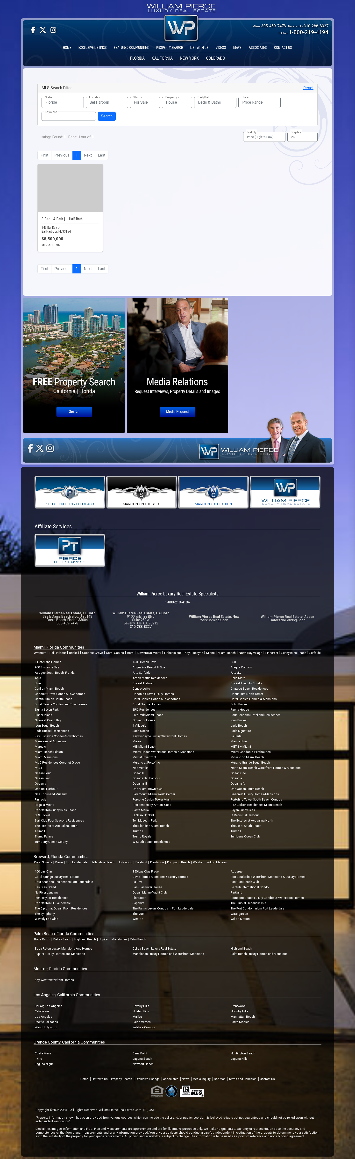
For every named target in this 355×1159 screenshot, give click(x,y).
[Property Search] (74, 365)
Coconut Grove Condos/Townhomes (60, 694)
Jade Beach (239, 725)
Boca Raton (42, 939)
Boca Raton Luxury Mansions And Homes (63, 948)
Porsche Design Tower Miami (152, 799)
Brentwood (238, 1006)
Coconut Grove (92, 653)
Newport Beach (143, 1064)
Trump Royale (142, 836)
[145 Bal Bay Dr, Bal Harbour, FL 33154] (70, 188)
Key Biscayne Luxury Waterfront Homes (160, 736)
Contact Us (267, 1079)
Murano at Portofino (146, 762)
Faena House (240, 709)
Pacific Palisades (46, 1022)
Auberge (236, 871)
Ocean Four (43, 773)
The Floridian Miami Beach (151, 826)
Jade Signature (241, 731)
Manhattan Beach (243, 1016)
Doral (130, 653)
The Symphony (45, 914)
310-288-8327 (316, 26)
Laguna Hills (239, 1058)
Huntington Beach (243, 1053)
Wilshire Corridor (144, 1027)
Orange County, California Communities (69, 1042)
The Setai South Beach (246, 826)
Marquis (40, 746)
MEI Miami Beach (144, 746)
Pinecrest (271, 653)
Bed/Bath (204, 97)
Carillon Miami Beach (49, 688)
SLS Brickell (42, 815)
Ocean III (138, 773)
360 (233, 662)
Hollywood (125, 862)
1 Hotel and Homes (48, 662)
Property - (172, 97)
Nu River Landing (46, 892)
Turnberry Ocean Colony (51, 842)
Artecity (236, 672)
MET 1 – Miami (241, 746)
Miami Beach (227, 653)
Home (84, 1079)
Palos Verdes (142, 1022)
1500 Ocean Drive (144, 662)
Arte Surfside (141, 672)
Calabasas (42, 1011)
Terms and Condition (242, 1079)
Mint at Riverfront (144, 757)
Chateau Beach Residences (249, 688)
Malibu (137, 1016)
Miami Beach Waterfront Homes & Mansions (163, 752)
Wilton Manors (217, 862)
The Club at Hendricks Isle (248, 903)
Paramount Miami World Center (154, 794)
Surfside (315, 653)
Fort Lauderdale (76, 862)
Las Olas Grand (45, 887)
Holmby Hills (239, 1011)
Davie (59, 862)
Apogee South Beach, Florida (55, 672)
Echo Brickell (239, 704)
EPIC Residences (144, 709)
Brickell (74, 653)
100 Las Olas (44, 871)
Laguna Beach (142, 1058)
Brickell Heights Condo (246, 683)
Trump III (236, 831)
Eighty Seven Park (46, 709)
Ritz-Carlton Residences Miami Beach (256, 805)
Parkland (141, 862)
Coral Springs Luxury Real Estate (57, 877)
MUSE (39, 768)
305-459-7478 (273, 26)
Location (95, 97)
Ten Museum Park (145, 820)
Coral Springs (43, 862)
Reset (308, 88)
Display (296, 132)
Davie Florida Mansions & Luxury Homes (160, 877)
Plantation (157, 862)
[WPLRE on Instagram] (53, 30)
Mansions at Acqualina (50, 741)
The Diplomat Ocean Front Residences (61, 908)
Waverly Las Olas (46, 919)
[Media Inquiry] (177, 365)
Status (137, 97)
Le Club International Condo (250, 887)
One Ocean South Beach (247, 789)
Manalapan (119, 939)
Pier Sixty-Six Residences (51, 898)
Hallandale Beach (102, 862)
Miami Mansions (46, 757)
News (185, 1079)
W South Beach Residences (151, 842)
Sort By (251, 132)
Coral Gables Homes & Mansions (254, 699)
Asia (38, 678)
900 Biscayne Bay (47, 667)
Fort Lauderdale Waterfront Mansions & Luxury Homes (268, 877)
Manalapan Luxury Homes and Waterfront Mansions (168, 954)
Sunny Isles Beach (293, 653)
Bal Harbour (58, 653)
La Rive (137, 882)
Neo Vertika (141, 768)
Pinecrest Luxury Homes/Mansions (255, 794)
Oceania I (237, 778)
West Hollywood (46, 1027)
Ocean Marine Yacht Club (150, 892)
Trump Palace (44, 836)
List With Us (100, 1079)
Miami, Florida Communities (59, 647)
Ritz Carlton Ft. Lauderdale (53, 903)
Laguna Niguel (44, 1064)
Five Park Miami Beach (148, 715)
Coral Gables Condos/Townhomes (156, 699)
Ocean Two (42, 778)
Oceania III (140, 783)
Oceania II (41, 783)
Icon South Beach (47, 725)
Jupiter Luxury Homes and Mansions (60, 954)
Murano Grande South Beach (250, 762)
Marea (137, 741)
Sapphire (138, 903)
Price (245, 97)
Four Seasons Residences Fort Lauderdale (64, 882)
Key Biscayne (194, 653)
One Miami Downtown (148, 789)
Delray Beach (62, 939)
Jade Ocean (141, 731)
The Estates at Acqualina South (56, 826)
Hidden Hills (141, 1011)
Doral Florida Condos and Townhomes (61, 704)
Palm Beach (138, 939)
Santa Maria (141, 810)
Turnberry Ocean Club (245, 836)
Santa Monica (240, 1022)
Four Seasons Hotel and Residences (256, 715)
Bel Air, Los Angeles (48, 1006)
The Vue (138, 914)
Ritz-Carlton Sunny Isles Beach (55, 810)
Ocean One (238, 773)
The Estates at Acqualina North (252, 820)
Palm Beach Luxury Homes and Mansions (259, 954)
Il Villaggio (140, 725)
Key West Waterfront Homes (54, 980)
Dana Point (140, 1053)
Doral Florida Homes (147, 704)
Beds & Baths (209, 102)
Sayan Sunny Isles (243, 810)
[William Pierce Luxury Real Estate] (285, 491)
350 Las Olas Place (146, 871)
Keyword (51, 112)
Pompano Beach (178, 862)
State (48, 97)
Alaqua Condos (241, 667)
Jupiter (103, 939)
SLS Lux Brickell (143, 815)
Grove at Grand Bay (48, 720)
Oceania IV (238, 783)
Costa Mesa (43, 1053)
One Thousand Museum (51, 794)
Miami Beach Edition (49, 752)
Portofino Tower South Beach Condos (256, 799)
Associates (170, 1079)
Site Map (219, 1079)
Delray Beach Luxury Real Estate (154, 948)
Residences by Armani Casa (152, 805)
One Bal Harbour (46, 789)
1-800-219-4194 (308, 32)
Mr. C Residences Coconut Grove (57, 762)
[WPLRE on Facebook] (33, 30)
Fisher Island (173, 653)
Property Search (121, 1079)
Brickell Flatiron (143, 683)
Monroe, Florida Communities (60, 968)
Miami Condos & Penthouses (251, 752)
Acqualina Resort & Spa (149, 667)
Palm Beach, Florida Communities (64, 933)
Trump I (40, 831)
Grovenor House (144, 720)
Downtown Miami (149, 653)
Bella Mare (238, 678)
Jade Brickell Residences (52, 731)
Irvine (38, 1058)
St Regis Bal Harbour (245, 815)
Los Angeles (43, 1016)
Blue (38, 683)
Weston (198, 862)
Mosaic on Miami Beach (247, 757)
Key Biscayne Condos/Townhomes (59, 736)
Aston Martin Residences (150, 678)
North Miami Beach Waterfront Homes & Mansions (266, 768)
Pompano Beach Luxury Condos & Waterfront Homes (267, 898)
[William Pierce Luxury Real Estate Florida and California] (181, 9)
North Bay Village (250, 653)
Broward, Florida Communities (61, 856)
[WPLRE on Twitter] (43, 30)
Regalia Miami (44, 805)
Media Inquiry (202, 1079)
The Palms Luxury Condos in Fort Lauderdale (163, 908)
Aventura (40, 653)
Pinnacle (40, 799)
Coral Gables (115, 653)
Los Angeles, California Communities (67, 994)
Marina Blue (239, 741)
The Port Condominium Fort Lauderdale (257, 908)
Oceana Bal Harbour (146, 778)
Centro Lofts (141, 688)
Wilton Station (240, 919)
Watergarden (239, 914)
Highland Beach (85, 939)
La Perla (236, 736)
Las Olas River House (147, 887)
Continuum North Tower (247, 694)
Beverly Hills (141, 1006)
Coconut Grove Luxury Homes (153, 694)
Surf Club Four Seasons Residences (59, 820)
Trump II (138, 831)
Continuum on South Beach (53, 699)
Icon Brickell (239, 720)
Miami (210, 653)
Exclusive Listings (147, 1079)
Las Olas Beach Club (245, 882)
